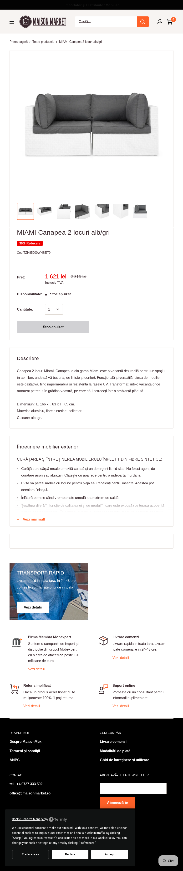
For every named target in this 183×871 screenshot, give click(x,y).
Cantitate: (25, 309)
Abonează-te (117, 803)
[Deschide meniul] (12, 22)
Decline (70, 854)
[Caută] (143, 21)
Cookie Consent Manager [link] (28, 819)
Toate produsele (43, 42)
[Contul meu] (160, 21)
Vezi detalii (36, 669)
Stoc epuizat (53, 327)
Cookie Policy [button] (106, 838)
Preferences (30, 854)
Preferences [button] (87, 843)
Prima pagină (19, 42)
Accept (110, 854)
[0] (170, 21)
